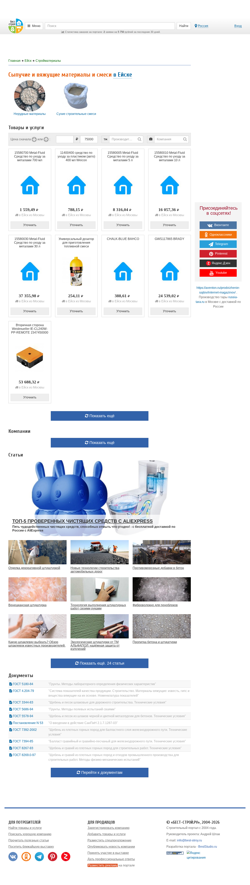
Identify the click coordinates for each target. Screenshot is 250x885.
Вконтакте (221, 225)
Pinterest (220, 253)
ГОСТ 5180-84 (22, 684)
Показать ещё (101, 416)
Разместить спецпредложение (109, 840)
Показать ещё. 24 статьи (101, 663)
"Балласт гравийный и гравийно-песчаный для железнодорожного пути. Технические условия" (117, 741)
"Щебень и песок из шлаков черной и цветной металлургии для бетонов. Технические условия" (117, 716)
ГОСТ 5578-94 (22, 716)
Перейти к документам (101, 772)
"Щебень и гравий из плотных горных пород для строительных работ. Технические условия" (115, 748)
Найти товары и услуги (25, 828)
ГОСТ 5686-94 (22, 709)
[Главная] (15, 25)
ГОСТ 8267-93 (22, 748)
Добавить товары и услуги (107, 834)
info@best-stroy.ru (189, 840)
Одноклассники (220, 234)
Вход (238, 26)
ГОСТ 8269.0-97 (24, 755)
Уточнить (29, 225)
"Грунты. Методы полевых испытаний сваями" (82, 709)
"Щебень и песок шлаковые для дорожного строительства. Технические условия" (107, 702)
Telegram (221, 244)
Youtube (221, 272)
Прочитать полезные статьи (28, 840)
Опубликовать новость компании (111, 846)
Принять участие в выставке (108, 853)
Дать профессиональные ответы (111, 859)
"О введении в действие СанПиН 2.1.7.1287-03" (83, 723)
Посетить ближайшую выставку (31, 846)
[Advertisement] (218, 380)
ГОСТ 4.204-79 (23, 691)
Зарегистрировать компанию (108, 828)
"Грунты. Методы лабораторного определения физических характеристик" (102, 684)
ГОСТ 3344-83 (22, 702)
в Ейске (122, 74)
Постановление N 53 (27, 723)
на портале (111, 865)
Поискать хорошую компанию (29, 834)
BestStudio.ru (207, 846)
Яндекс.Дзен (220, 263)
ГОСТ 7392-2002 (24, 729)
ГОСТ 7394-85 (22, 741)
